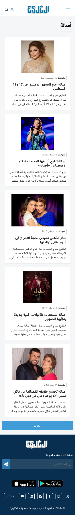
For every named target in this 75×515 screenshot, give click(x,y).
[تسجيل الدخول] (9, 9)
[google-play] (50, 484)
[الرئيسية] (37, 446)
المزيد (37, 426)
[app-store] (24, 484)
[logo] (39, 10)
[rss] (41, 496)
